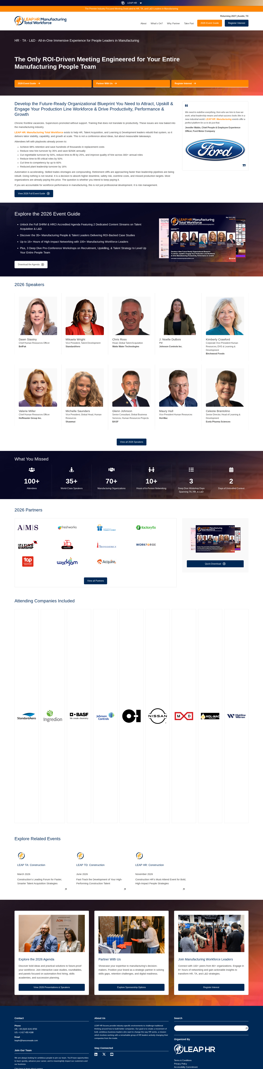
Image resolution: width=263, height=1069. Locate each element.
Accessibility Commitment (186, 1067)
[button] (215, 564)
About (143, 23)
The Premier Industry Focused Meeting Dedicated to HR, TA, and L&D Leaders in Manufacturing (131, 9)
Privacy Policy (180, 1064)
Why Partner (173, 23)
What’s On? (157, 23)
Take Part (189, 23)
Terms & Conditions (183, 1060)
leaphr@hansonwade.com (26, 1040)
